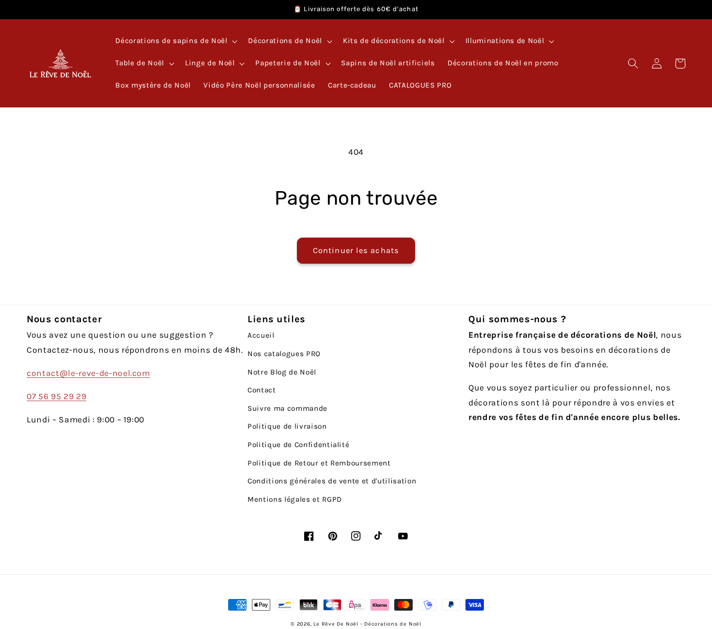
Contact (262, 390)
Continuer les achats (356, 250)
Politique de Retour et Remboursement (319, 463)
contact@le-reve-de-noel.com (88, 373)
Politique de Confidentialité (298, 444)
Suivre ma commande (287, 408)
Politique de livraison (287, 426)
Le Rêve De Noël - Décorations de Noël (367, 624)
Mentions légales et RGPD (295, 499)
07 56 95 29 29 (56, 396)
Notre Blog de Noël (282, 372)
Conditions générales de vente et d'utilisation (332, 481)
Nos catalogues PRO (284, 353)
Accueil (261, 335)
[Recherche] (633, 63)
